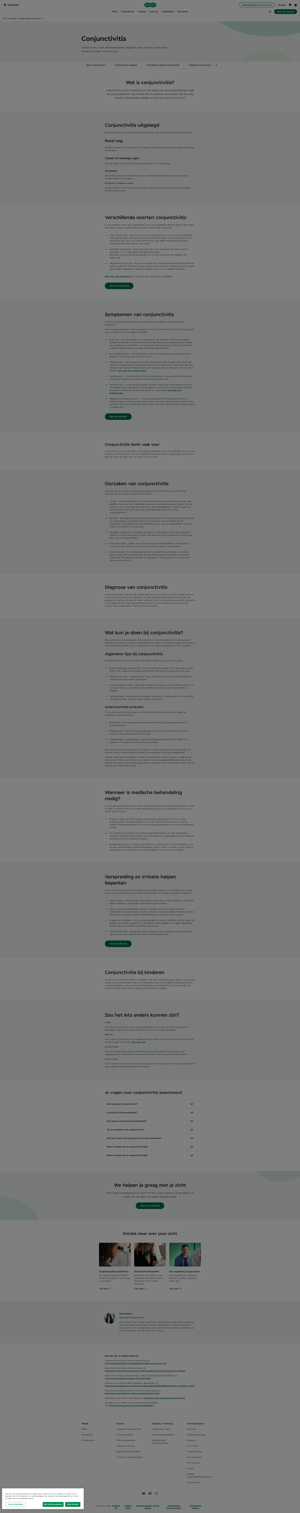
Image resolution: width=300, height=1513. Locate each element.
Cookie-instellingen (15, 1504)
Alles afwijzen (72, 1504)
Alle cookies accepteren (53, 1504)
